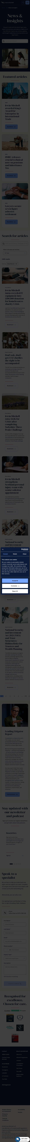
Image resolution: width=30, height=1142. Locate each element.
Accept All (15, 580)
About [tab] (24, 554)
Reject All (15, 591)
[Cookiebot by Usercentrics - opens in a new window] (21, 549)
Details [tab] (15, 554)
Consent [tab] (5, 554)
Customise (14, 586)
